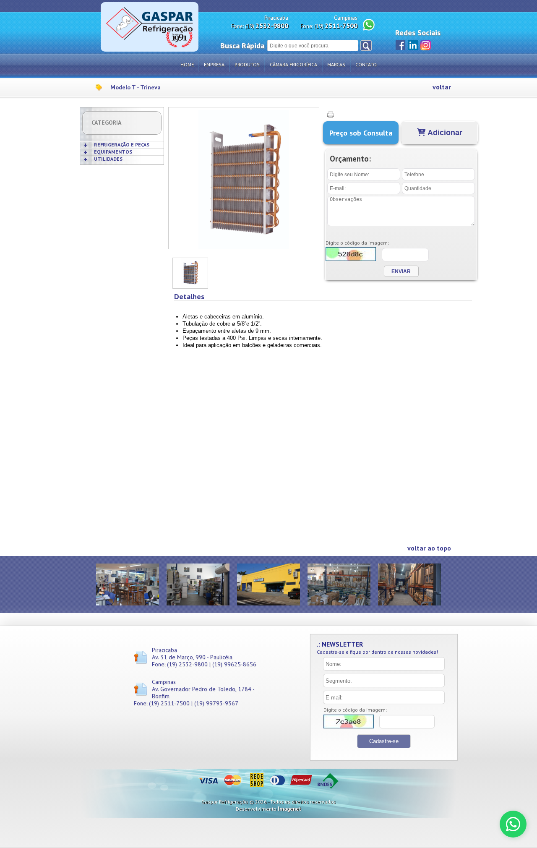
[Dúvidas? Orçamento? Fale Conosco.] (513, 824)
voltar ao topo (429, 548)
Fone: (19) (259, 26)
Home (187, 64)
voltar (442, 87)
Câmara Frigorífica (293, 64)
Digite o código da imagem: (357, 243)
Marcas (336, 64)
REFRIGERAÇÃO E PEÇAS (121, 144)
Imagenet (289, 808)
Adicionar (444, 132)
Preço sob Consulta (360, 133)
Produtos (247, 64)
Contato (366, 64)
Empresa (214, 64)
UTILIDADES (108, 159)
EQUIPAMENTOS (113, 152)
